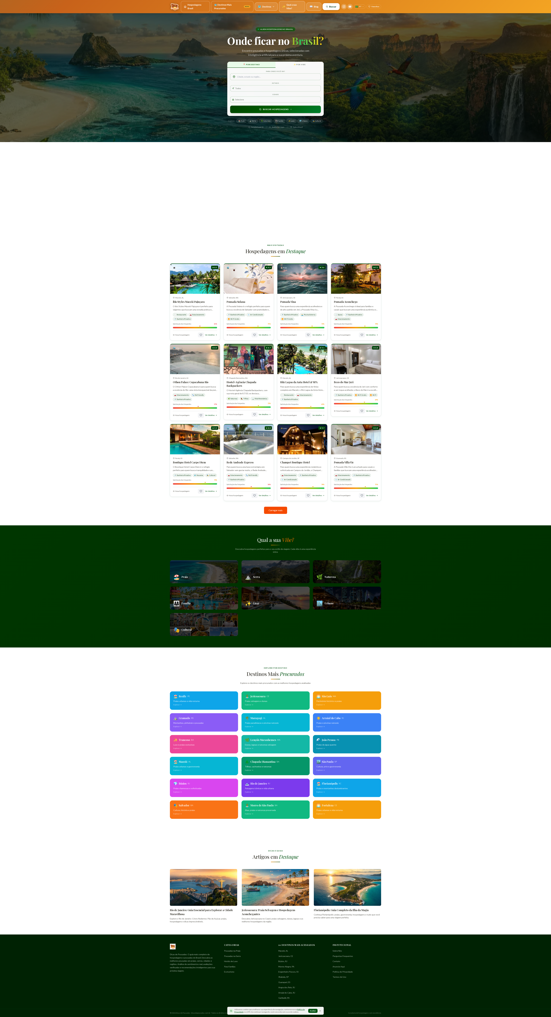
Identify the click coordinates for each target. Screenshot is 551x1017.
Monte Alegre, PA (286, 966)
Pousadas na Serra (232, 956)
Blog (314, 6)
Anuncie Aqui (339, 966)
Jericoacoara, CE (285, 956)
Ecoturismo (229, 972)
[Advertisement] (275, 164)
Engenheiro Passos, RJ (288, 972)
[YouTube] (350, 6)
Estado (275, 83)
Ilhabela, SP (283, 977)
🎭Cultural (316, 121)
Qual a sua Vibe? (289, 6)
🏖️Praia (241, 121)
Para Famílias (229, 966)
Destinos (264, 6)
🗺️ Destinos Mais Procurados (231, 6)
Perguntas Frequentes (343, 956)
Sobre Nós (337, 951)
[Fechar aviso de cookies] (320, 1011)
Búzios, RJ (282, 961)
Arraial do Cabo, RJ (286, 992)
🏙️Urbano (303, 121)
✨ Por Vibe (300, 64)
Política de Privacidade (343, 972)
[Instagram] (344, 6)
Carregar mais (276, 510)
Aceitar (313, 1011)
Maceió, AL (283, 951)
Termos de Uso (339, 977)
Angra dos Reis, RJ (286, 987)
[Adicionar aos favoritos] (201, 334)
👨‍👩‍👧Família (279, 121)
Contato (336, 961)
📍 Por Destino (251, 64)
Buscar (332, 6)
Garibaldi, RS (284, 998)
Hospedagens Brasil (194, 6)
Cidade (275, 94)
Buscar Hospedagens (276, 109)
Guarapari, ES (284, 982)
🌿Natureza (265, 121)
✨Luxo (291, 121)
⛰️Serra (252, 121)
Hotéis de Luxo (231, 961)
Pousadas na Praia (232, 951)
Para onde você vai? (275, 71)
